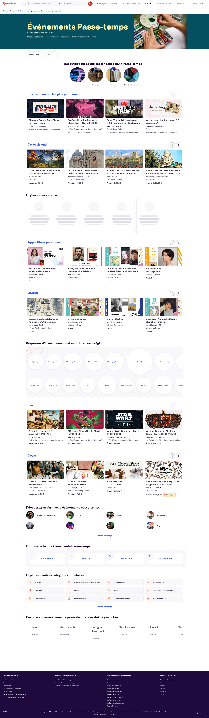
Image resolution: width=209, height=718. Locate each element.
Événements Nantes (114, 700)
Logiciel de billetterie (10, 680)
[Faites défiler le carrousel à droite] (178, 94)
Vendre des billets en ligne (64, 680)
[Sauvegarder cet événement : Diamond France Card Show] (55, 114)
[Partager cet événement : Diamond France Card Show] (61, 114)
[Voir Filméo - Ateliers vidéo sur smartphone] (45, 470)
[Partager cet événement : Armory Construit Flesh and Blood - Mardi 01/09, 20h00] (178, 425)
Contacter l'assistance (167, 680)
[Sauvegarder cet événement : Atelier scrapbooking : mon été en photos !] (172, 114)
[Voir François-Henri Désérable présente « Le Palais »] (85, 256)
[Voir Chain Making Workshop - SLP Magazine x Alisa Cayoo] (163, 470)
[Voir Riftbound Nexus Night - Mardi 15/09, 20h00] (85, 419)
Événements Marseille (114, 685)
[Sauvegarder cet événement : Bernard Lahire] (133, 313)
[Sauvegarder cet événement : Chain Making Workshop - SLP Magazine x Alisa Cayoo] (172, 475)
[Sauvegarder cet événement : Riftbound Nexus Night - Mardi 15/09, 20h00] (94, 425)
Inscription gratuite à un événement (67, 685)
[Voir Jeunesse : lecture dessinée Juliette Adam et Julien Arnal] (124, 256)
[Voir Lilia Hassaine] (163, 256)
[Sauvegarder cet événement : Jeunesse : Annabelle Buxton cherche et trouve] (172, 313)
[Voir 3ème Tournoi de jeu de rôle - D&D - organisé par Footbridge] (124, 108)
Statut (106, 712)
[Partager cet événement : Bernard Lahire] (139, 313)
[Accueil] (9, 3)
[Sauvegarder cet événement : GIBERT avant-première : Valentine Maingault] (55, 262)
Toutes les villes (112, 706)
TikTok (162, 694)
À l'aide (57, 712)
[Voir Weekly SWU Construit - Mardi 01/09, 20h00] (124, 419)
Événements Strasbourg (115, 703)
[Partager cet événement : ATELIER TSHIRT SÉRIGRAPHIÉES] (100, 475)
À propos (44, 712)
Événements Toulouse (114, 691)
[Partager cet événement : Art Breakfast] (139, 475)
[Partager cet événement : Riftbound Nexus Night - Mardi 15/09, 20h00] (100, 425)
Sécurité (87, 712)
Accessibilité (137, 712)
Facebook (163, 685)
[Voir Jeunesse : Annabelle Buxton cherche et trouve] (163, 307)
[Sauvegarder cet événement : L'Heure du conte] (94, 313)
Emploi (64, 712)
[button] (148, 3)
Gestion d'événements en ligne (65, 682)
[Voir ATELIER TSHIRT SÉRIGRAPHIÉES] (85, 470)
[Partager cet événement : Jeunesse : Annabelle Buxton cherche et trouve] (178, 313)
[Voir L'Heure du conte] (85, 307)
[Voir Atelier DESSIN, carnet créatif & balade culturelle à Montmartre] (163, 159)
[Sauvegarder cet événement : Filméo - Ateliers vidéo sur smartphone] (55, 475)
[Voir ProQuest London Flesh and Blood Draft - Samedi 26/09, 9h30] (85, 108)
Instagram (163, 691)
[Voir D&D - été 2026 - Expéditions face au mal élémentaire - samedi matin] (45, 159)
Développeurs (97, 712)
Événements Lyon (113, 682)
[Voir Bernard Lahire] (124, 307)
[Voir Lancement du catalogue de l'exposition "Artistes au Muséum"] (45, 307)
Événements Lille (113, 688)
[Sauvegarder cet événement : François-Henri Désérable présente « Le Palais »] (94, 262)
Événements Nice (113, 694)
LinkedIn (162, 688)
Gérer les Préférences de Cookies (104, 714)
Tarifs (5, 682)
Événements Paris (113, 680)
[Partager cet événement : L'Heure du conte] (100, 313)
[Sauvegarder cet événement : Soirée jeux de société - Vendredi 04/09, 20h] (55, 425)
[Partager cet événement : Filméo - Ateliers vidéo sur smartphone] (61, 475)
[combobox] (74, 3)
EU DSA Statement (159, 712)
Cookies (147, 712)
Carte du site (7, 691)
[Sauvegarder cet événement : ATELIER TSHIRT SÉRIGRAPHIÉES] (94, 475)
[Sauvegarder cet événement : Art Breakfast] (133, 475)
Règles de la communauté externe (14, 694)
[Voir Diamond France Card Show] (45, 108)
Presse (72, 712)
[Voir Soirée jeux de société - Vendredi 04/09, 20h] (45, 419)
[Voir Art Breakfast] (124, 470)
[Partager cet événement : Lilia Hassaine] (178, 262)
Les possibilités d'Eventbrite (12, 688)
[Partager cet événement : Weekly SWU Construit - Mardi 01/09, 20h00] (139, 425)
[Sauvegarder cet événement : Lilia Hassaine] (172, 262)
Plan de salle (7, 685)
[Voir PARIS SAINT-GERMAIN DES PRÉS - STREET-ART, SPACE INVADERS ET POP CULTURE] (85, 159)
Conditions (114, 712)
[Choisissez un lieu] (59, 3)
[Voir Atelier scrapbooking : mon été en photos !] (163, 108)
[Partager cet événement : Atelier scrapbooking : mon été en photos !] (178, 114)
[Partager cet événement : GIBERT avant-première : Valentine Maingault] (61, 262)
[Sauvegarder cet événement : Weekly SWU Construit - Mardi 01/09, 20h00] (133, 425)
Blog (50, 712)
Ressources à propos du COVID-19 (14, 697)
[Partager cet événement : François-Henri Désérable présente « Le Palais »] (100, 262)
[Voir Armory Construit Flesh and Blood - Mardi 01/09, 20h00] (163, 419)
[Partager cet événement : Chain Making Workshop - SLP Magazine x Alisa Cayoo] (178, 475)
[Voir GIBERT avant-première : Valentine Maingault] (45, 256)
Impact (79, 712)
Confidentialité (126, 712)
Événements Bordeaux (115, 697)
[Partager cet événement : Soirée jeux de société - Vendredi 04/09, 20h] (61, 425)
